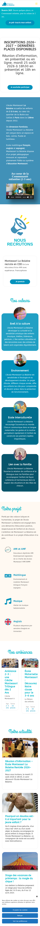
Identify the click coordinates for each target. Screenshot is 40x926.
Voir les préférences (20, 921)
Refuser (20, 915)
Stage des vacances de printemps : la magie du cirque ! (19, 878)
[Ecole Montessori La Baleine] (8, 3)
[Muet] (28, 197)
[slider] (18, 197)
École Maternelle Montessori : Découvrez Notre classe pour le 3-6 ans (31, 683)
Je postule (20, 281)
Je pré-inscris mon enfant (20, 22)
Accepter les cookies (20, 910)
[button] (37, 896)
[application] (20, 191)
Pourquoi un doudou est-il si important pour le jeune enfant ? (19, 819)
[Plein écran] (31, 197)
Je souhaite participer (20, 87)
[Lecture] (9, 197)
